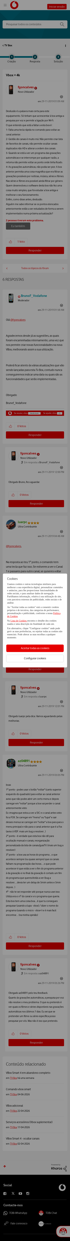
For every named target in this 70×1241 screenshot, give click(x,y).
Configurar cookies (35, 658)
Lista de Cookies (19, 620)
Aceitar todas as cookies (35, 648)
